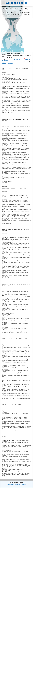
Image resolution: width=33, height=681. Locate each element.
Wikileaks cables (16, 2)
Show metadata (7, 63)
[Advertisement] (16, 35)
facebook (10, 484)
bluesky (18, 484)
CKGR (6, 61)
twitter (24, 484)
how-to (27, 59)
